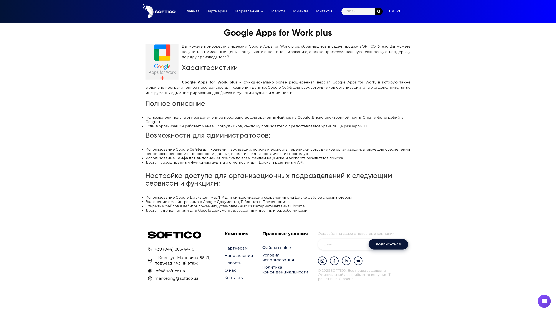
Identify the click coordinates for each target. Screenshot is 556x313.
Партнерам (236, 248)
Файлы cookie (276, 247)
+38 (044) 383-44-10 (174, 249)
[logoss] (159, 11)
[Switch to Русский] (399, 11)
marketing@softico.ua (177, 278)
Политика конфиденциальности (285, 270)
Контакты (234, 277)
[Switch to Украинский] (391, 11)
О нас (230, 270)
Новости (233, 263)
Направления (239, 255)
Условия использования (278, 257)
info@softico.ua (170, 271)
